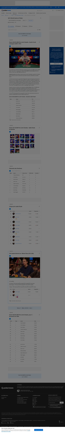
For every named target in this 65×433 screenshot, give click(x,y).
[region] (32, 430)
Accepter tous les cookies (38, 429)
